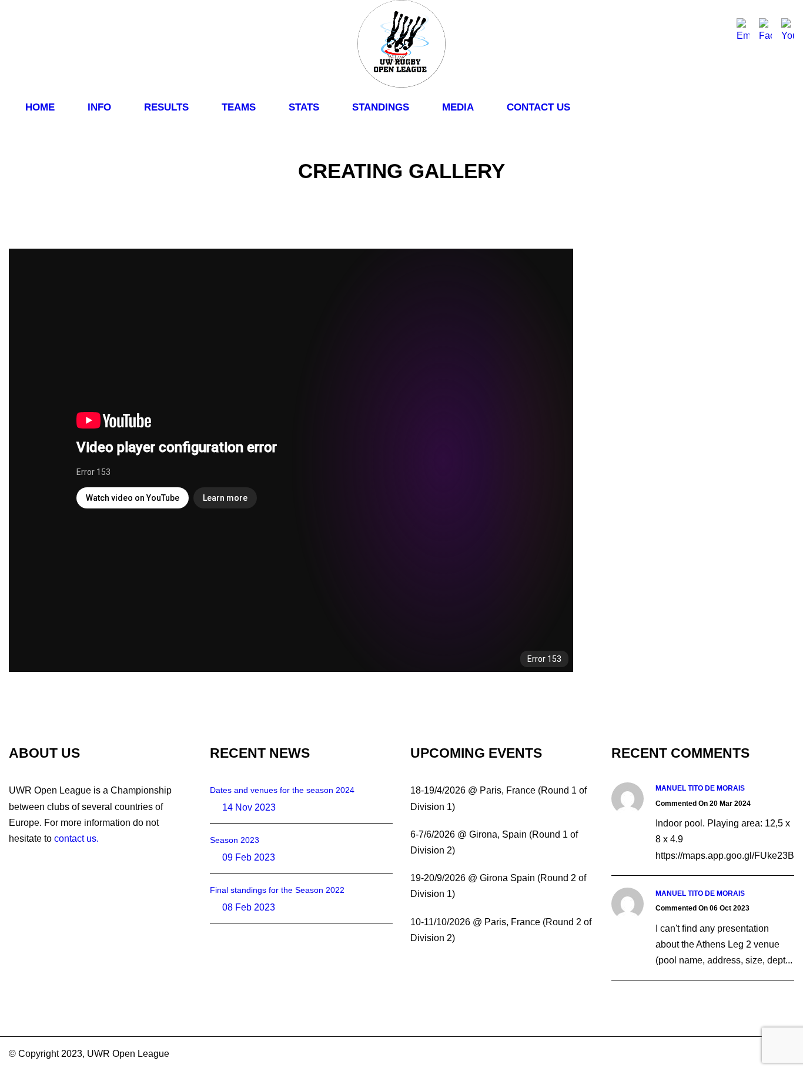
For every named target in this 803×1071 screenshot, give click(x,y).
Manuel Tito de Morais (700, 788)
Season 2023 (234, 840)
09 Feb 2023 (248, 857)
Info (99, 107)
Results (166, 107)
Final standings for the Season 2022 (277, 890)
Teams (239, 107)
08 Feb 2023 (248, 907)
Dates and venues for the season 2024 (282, 790)
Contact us (538, 107)
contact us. (76, 839)
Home (40, 107)
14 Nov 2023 (249, 807)
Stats (304, 107)
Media (458, 107)
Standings (380, 107)
